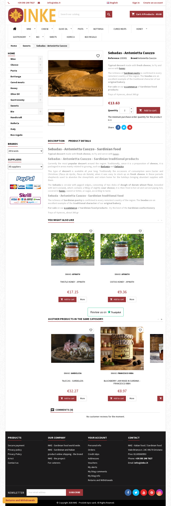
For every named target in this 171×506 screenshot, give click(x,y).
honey (122, 68)
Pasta (80, 29)
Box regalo (91, 37)
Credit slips (93, 454)
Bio (37, 37)
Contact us (13, 462)
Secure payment (16, 445)
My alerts (92, 467)
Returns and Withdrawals (100, 480)
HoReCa (71, 37)
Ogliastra (119, 166)
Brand (134, 58)
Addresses (93, 458)
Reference (113, 58)
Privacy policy (15, 449)
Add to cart (148, 110)
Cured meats (120, 29)
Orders (91, 449)
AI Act (11, 458)
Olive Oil (63, 29)
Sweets (53, 37)
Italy (13, 129)
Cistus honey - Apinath (122, 281)
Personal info (94, 445)
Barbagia (105, 166)
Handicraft (16, 117)
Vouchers (92, 462)
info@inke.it (53, 2)
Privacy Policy (15, 454)
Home (11, 53)
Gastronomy (19, 37)
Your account (97, 437)
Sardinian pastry (132, 72)
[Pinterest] (129, 127)
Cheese (45, 29)
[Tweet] (123, 127)
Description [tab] (56, 140)
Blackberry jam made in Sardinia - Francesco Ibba (122, 382)
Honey (139, 29)
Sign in (136, 2)
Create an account (153, 2)
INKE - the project (56, 458)
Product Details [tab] (79, 140)
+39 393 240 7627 (26, 2)
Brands (13, 143)
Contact (134, 437)
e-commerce (130, 86)
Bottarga (98, 29)
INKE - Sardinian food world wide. (64, 445)
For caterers (54, 462)
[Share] (118, 127)
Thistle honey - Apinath (72, 281)
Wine (29, 29)
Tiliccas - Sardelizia (72, 380)
